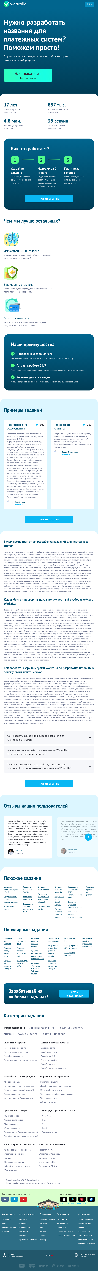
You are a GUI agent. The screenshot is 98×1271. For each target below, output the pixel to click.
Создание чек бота (70, 939)
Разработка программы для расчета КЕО (28, 908)
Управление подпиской (28, 1239)
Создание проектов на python (90, 891)
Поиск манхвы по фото (21, 941)
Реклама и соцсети (85, 1219)
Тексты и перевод (85, 1235)
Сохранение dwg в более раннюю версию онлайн (53, 950)
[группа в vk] (5, 1199)
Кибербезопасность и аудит (17, 1166)
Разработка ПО (48, 1056)
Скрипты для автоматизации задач (20, 1060)
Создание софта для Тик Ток (27, 889)
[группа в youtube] (23, 1199)
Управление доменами (14, 1153)
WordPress (46, 1115)
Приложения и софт (15, 1110)
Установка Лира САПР (27, 897)
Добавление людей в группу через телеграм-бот (87, 942)
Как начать (6, 1219)
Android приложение (13, 1119)
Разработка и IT (84, 1223)
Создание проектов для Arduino (59, 889)
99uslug (43, 1239)
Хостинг (7, 1158)
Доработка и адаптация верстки (55, 1085)
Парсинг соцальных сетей (16, 1052)
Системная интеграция (14, 1094)
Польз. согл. (61, 1227)
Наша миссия (62, 1219)
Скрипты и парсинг (15, 1042)
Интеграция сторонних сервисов (19, 1085)
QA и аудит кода (48, 1102)
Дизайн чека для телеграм (53, 939)
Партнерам (23, 1231)
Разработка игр (48, 1064)
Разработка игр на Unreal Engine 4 (59, 900)
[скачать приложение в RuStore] (91, 1199)
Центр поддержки (47, 1219)
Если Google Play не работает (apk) (73, 1203)
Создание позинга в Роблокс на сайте (21, 952)
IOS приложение (11, 1115)
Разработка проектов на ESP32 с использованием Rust (75, 892)
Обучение (23, 1223)
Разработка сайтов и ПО (15, 1180)
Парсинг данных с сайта (15, 1047)
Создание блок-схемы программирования (11, 899)
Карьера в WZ (62, 1223)
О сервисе (23, 1219)
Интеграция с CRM (47, 1162)
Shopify (45, 1128)
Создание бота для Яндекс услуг (8, 952)
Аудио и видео (84, 1231)
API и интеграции (12, 1081)
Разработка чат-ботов (52, 1144)
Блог (41, 1227)
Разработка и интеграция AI (20, 1076)
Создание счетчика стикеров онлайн (59, 913)
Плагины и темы (49, 1132)
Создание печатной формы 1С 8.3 (11, 889)
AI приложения (11, 1124)
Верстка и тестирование (54, 1076)
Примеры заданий (8, 1227)
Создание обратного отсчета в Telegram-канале (35, 968)
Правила (22, 1235)
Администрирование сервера (17, 1149)
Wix (43, 1124)
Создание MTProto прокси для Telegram (52, 964)
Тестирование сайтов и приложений (57, 1094)
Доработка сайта (49, 1052)
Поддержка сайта (49, 1060)
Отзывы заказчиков (65, 1231)
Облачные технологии (14, 1162)
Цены (3, 1223)
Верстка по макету (49, 1081)
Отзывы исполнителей (66, 1235)
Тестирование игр (48, 1098)
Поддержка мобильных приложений (21, 1132)
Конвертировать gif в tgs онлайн (71, 946)
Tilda (44, 1119)
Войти (89, 4)
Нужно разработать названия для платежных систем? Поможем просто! (33, 1183)
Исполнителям (24, 1227)
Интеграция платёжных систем (18, 1098)
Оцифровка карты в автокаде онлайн (75, 914)
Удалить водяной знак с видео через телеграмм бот (37, 955)
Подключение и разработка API (19, 1090)
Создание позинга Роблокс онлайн (35, 942)
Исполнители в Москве (87, 1243)
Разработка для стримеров (53, 1068)
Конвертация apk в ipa (69, 953)
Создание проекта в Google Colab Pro (75, 904)
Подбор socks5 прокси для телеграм (8, 964)
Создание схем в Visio (44, 907)
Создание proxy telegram (8, 941)
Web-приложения (12, 1128)
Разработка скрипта (13, 1056)
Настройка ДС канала (10, 907)
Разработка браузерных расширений (21, 1136)
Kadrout (43, 1235)
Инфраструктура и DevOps (19, 1144)
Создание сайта (48, 1047)
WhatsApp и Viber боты (49, 1153)
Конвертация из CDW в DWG (22, 963)
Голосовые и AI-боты (48, 1166)
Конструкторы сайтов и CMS (58, 1110)
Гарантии (5, 1231)
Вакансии (43, 1223)
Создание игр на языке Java (43, 888)
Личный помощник (85, 1239)
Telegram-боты (46, 1149)
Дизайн (81, 1227)
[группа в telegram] (14, 1199)
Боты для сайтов (47, 1158)
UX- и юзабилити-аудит (51, 1090)
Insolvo (43, 1231)
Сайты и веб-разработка (55, 1042)
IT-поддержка (10, 1170)
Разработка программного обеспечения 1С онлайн (43, 898)
